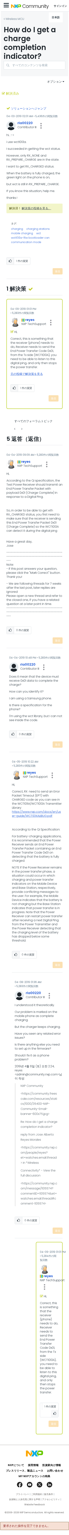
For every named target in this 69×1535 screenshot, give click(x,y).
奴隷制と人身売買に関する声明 (24, 1499)
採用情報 (33, 1465)
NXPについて (16, 1465)
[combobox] (34, 65)
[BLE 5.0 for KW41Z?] (21, 429)
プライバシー (22, 1494)
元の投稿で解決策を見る (26, 374)
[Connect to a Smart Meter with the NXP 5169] (15, 429)
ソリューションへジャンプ (28, 108)
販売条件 (48, 1494)
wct (38, 233)
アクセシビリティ (51, 1499)
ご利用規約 (36, 1494)
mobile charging (22, 233)
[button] (41, 125)
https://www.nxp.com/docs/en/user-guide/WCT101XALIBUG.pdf (36, 814)
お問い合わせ (55, 1470)
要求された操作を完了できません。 (26, 1526)
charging (17, 229)
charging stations (38, 229)
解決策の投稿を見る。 (36, 208)
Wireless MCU (15, 19)
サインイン (60, 6)
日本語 (56, 17)
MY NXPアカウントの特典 (34, 1476)
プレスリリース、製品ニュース (24, 1470)
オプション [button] (54, 81)
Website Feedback (34, 1504)
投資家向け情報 (51, 1465)
